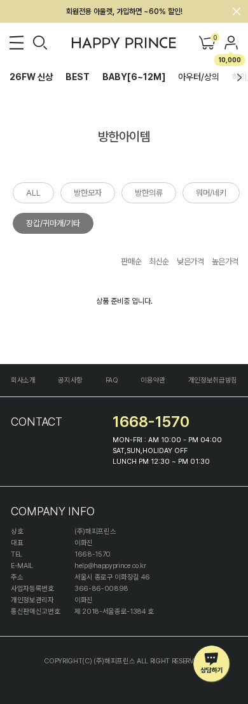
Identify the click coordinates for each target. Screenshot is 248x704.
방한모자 (88, 193)
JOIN (231, 43)
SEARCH (40, 43)
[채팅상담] (212, 664)
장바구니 (214, 38)
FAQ (112, 380)
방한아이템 (124, 136)
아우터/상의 (198, 77)
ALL (33, 193)
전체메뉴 (17, 43)
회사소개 (23, 380)
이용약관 (153, 380)
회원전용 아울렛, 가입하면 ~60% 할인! (124, 11)
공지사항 (70, 380)
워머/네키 (211, 193)
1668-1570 (151, 421)
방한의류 (149, 193)
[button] (239, 77)
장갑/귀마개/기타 (53, 223)
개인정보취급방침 (212, 380)
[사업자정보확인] (179, 611)
